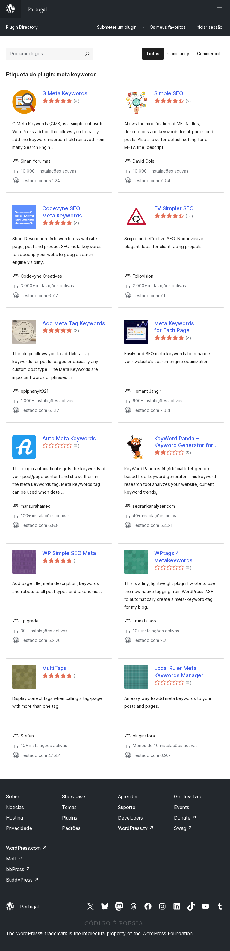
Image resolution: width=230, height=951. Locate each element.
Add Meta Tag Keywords (73, 323)
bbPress (18, 869)
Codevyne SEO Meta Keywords (62, 211)
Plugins (69, 818)
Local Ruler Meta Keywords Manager (178, 671)
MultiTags (54, 668)
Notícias (15, 807)
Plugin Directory (22, 27)
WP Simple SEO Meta (69, 553)
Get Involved (188, 796)
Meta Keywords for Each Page (174, 326)
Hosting (14, 818)
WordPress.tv (136, 828)
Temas (69, 807)
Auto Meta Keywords (69, 438)
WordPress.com (26, 848)
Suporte (126, 807)
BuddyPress (22, 880)
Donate (185, 818)
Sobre (12, 796)
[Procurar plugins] (87, 54)
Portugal (29, 907)
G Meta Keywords (64, 93)
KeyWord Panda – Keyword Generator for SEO (183, 442)
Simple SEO (168, 93)
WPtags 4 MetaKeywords (173, 556)
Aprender (128, 796)
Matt (14, 858)
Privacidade (19, 828)
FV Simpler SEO (174, 208)
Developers (130, 818)
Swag (183, 828)
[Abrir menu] (220, 9)
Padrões (71, 828)
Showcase (73, 796)
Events (181, 807)
